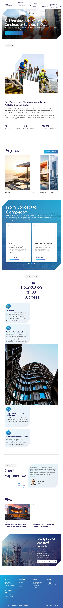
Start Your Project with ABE (45, 561)
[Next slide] (24, 485)
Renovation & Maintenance (8, 589)
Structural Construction (44, 5)
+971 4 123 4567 (37, 585)
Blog (20, 584)
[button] (28, 263)
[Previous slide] (19, 485)
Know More (14, 257)
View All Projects (51, 151)
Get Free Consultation (13, 33)
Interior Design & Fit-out (35, 5)
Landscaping (22, 5)
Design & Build (9, 596)
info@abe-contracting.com (37, 588)
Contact (21, 586)
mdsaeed (55, 605)
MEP (29, 5)
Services (20, 2)
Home (14, 5)
